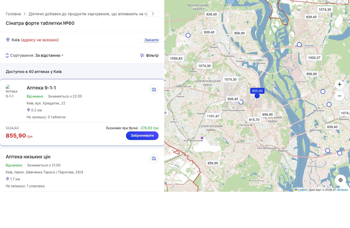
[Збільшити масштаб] (339, 84)
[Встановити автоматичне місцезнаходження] (340, 180)
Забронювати (142, 135)
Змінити (151, 39)
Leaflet (302, 189)
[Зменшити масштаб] (339, 96)
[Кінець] (153, 14)
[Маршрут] (154, 89)
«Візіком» (342, 189)
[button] (257, 96)
